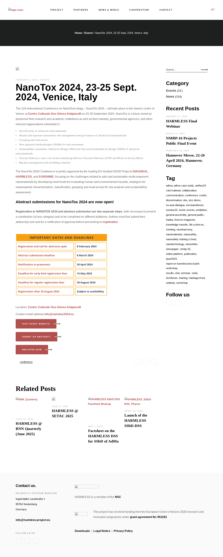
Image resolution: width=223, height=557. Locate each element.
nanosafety (190, 234)
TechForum (172, 277)
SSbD (194, 273)
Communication (175, 195)
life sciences (196, 224)
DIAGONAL (140, 171)
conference (26, 361)
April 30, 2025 (133, 411)
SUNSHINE (46, 176)
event (182, 209)
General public (196, 214)
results (170, 273)
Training (183, 277)
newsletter (191, 244)
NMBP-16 (185, 248)
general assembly (176, 214)
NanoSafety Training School (181, 239)
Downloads (82, 530)
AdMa (169, 185)
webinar (170, 282)
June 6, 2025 (60, 406)
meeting (170, 229)
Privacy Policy (123, 530)
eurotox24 (172, 209)
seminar (185, 273)
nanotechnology (175, 244)
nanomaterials (174, 234)
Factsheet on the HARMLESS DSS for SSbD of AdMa (103, 436)
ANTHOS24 (200, 185)
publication (190, 253)
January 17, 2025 (176, 116)
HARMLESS (24, 176)
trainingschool (197, 277)
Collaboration (189, 190)
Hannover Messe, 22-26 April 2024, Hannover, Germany (185, 160)
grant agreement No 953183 (148, 517)
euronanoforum (194, 205)
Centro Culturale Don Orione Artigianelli (54, 113)
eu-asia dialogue (175, 205)
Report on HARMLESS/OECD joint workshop (182, 266)
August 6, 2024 (175, 133)
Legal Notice (101, 530)
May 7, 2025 (95, 426)
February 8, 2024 (27, 80)
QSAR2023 (171, 258)
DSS (185, 200)
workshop (182, 282)
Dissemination (174, 200)
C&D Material (173, 190)
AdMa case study (184, 185)
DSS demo (194, 200)
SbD (177, 273)
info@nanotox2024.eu (59, 314)
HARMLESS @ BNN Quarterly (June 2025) (29, 428)
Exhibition (201, 209)
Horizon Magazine (184, 219)
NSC (118, 496)
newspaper (172, 248)
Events (88, 32)
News (170, 96)
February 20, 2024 (177, 151)
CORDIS (202, 195)
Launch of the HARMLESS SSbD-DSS (135, 420)
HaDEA (169, 219)
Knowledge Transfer (177, 224)
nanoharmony (184, 229)
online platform (174, 253)
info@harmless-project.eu (33, 519)
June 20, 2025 (25, 419)
